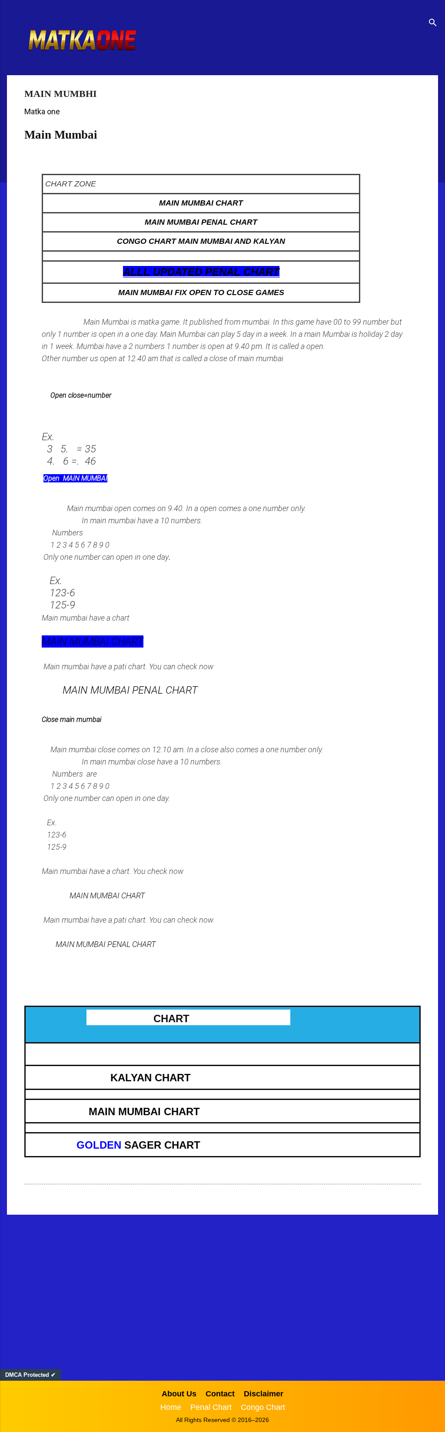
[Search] (433, 23)
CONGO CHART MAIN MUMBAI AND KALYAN (201, 241)
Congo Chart (263, 1407)
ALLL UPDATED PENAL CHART (201, 272)
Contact (220, 1393)
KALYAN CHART (150, 1077)
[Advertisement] (222, 1289)
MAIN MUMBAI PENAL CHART (201, 222)
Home (170, 1407)
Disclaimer (263, 1393)
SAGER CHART (160, 1145)
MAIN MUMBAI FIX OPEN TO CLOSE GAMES (201, 292)
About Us (179, 1393)
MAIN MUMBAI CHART (201, 203)
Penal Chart (211, 1407)
